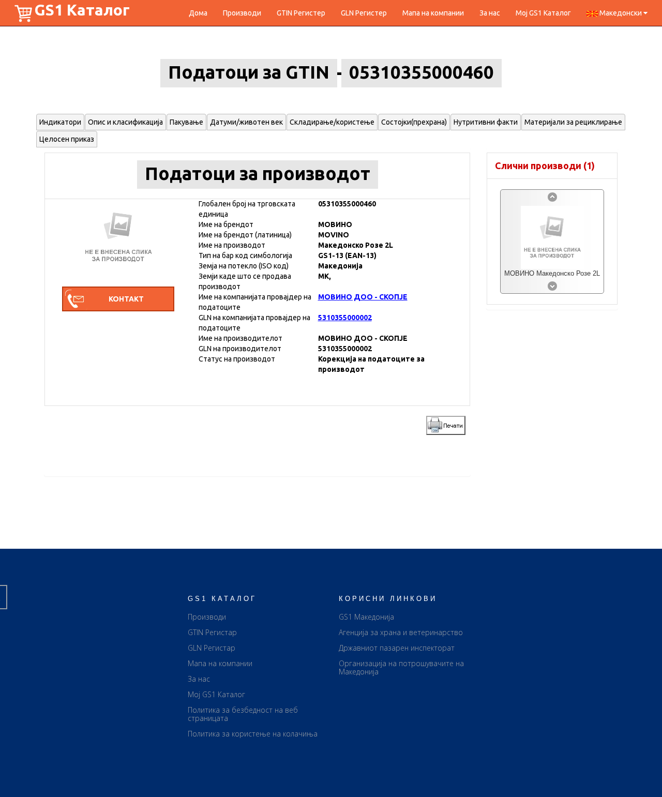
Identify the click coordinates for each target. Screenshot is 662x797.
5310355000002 (345, 317)
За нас (489, 13)
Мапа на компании (433, 13)
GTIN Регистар (212, 632)
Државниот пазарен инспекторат (397, 648)
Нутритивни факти (486, 122)
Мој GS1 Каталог (543, 13)
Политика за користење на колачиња (253, 734)
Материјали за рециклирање (573, 122)
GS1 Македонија (366, 617)
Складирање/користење (332, 122)
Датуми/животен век (246, 122)
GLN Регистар (211, 648)
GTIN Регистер (301, 13)
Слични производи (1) (545, 165)
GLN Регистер (364, 13)
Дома (198, 13)
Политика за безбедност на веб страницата (243, 714)
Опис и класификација (125, 122)
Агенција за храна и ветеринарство (401, 632)
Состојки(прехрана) (414, 122)
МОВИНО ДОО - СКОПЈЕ (363, 297)
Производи (242, 13)
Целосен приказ (66, 139)
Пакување (186, 122)
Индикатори (60, 122)
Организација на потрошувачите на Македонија (401, 667)
